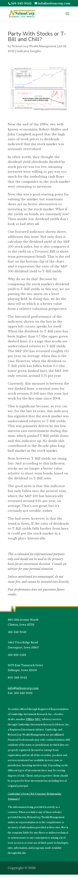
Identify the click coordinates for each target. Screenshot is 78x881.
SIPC (38, 719)
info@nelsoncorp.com (23, 688)
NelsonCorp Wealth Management (34, 46)
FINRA (30, 719)
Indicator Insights (29, 51)
